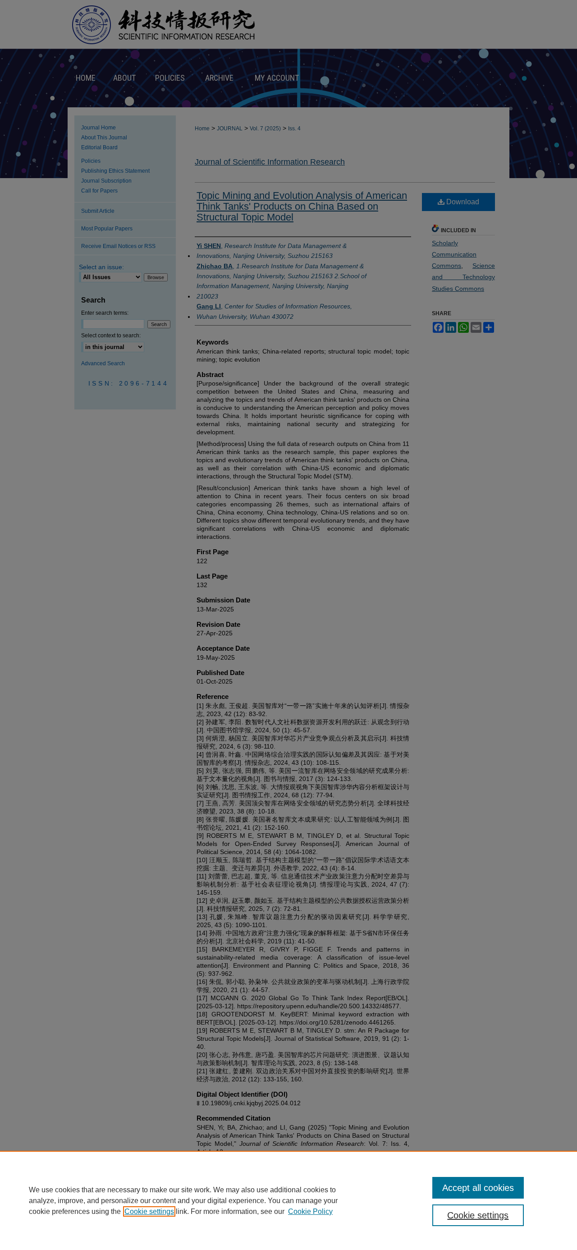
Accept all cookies (478, 1188)
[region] (288, 1200)
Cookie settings (149, 1211)
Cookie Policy (310, 1211)
